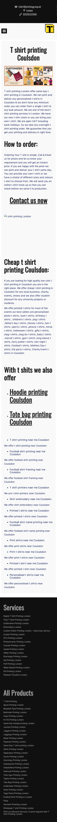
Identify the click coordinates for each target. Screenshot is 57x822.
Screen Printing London (14, 634)
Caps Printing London (13, 716)
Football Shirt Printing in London (17, 797)
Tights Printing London (13, 778)
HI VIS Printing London (13, 720)
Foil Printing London (12, 671)
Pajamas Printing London (14, 742)
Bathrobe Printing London (15, 712)
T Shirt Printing (10, 701)
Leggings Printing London (15, 734)
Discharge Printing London (15, 656)
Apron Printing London (13, 705)
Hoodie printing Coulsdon (29, 395)
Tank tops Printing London (15, 775)
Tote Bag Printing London (14, 782)
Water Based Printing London (16, 667)
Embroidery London (12, 627)
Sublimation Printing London (16, 623)
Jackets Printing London (14, 727)
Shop (5, 801)
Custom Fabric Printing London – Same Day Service (26, 631)
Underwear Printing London (15, 786)
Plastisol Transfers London (15, 675)
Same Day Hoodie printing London (18, 723)
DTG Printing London (12, 638)
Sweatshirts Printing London (16, 767)
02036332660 (29, 14)
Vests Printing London (13, 790)
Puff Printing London (12, 664)
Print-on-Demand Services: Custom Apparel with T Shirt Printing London (26, 813)
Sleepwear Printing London (15, 753)
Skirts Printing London (13, 749)
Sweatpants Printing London (16, 764)
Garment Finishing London (15, 804)
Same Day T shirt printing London (18, 745)
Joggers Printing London (14, 731)
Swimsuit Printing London (14, 771)
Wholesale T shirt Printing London (18, 808)
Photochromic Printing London (17, 642)
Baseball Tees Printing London (17, 709)
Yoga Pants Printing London (15, 793)
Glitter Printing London (13, 653)
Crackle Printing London (14, 645)
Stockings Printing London (15, 760)
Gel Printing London (12, 660)
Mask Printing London (13, 738)
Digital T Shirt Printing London (16, 616)
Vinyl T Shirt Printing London (16, 620)
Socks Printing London (13, 757)
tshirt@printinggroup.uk (29, 6)
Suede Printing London (13, 649)
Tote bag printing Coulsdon (30, 418)
